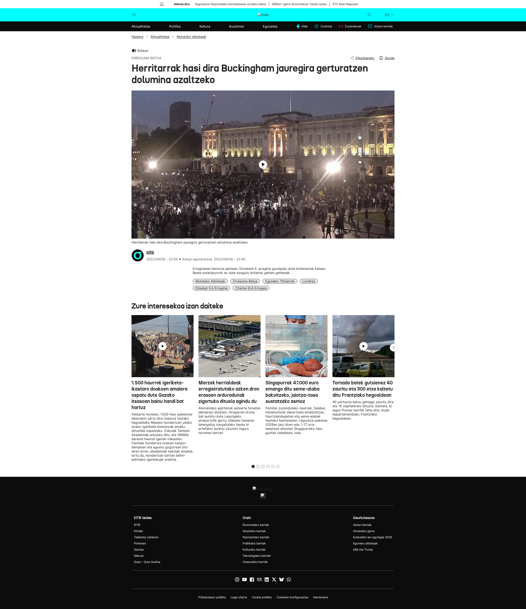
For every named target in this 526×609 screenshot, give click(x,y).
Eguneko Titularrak (280, 281)
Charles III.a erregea (251, 288)
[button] (394, 347)
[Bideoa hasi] (263, 164)
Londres (308, 281)
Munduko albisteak (210, 281)
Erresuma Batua (245, 281)
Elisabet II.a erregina (211, 288)
